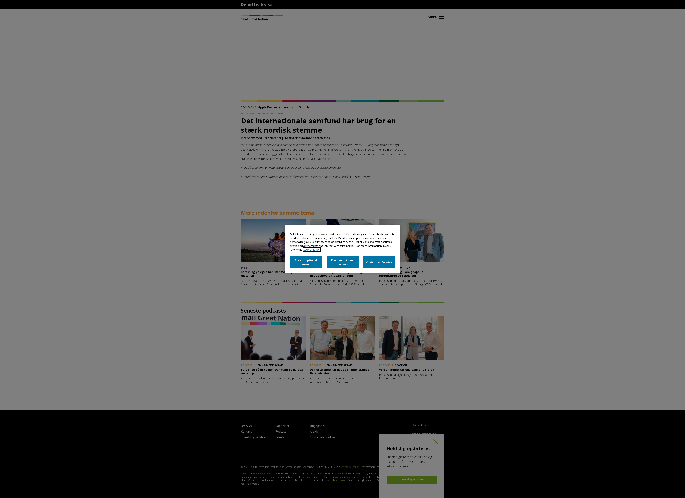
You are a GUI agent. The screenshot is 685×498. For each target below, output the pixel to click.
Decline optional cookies (342, 262)
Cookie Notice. (311, 249)
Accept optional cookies (306, 262)
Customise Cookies (379, 262)
